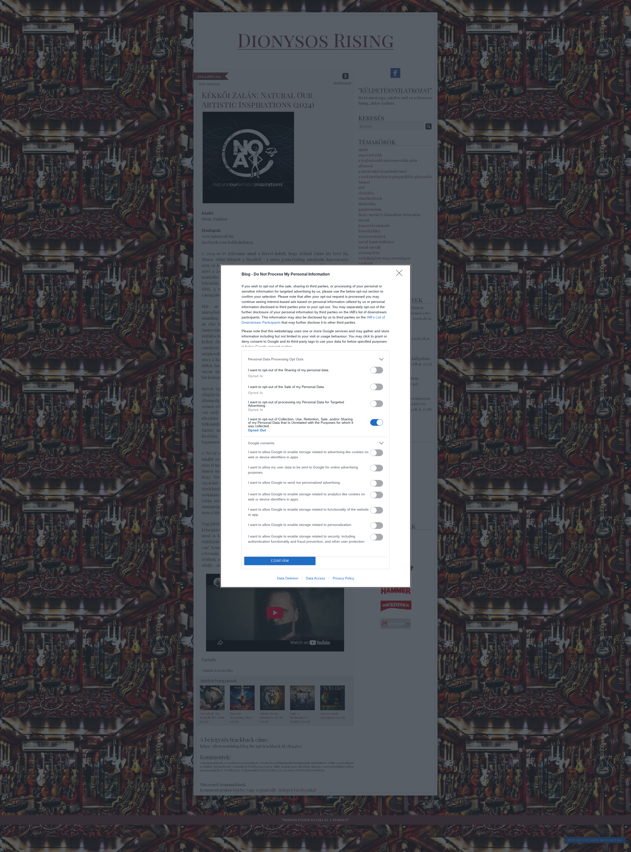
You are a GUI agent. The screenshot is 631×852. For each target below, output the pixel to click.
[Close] (400, 274)
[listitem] (315, 359)
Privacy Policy (343, 578)
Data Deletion (287, 578)
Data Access (315, 578)
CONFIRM (280, 561)
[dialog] (315, 426)
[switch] (376, 370)
